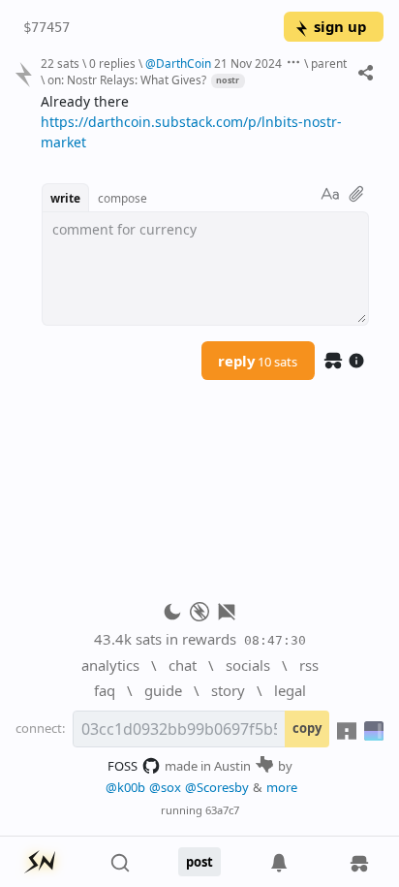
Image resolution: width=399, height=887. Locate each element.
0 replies (112, 63)
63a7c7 (222, 810)
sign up (340, 26)
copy (307, 728)
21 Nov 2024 (248, 63)
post (199, 862)
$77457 (46, 27)
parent (329, 63)
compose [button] (122, 198)
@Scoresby (217, 787)
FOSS (122, 766)
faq (104, 690)
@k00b (125, 787)
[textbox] (205, 122)
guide (163, 690)
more (281, 787)
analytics (110, 665)
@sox (165, 787)
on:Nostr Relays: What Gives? (126, 79)
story (228, 690)
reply (257, 360)
